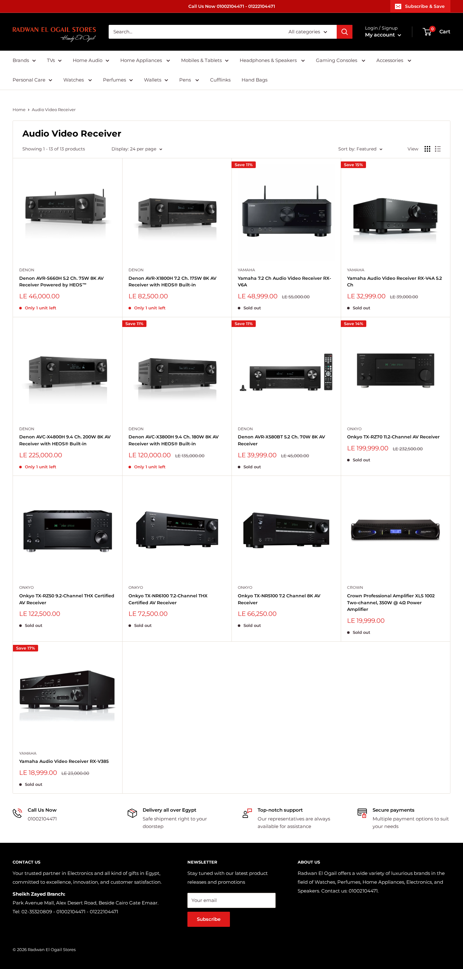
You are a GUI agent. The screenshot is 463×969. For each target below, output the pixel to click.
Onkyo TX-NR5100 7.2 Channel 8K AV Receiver (279, 599)
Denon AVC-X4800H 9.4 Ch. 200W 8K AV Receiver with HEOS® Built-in (65, 440)
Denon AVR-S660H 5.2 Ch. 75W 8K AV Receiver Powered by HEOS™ (61, 281)
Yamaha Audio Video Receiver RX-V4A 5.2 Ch (394, 281)
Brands (21, 60)
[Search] (344, 32)
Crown (355, 587)
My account (380, 35)
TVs (51, 60)
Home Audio (87, 60)
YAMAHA (246, 270)
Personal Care (29, 80)
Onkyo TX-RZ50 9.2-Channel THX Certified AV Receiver (66, 599)
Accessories (390, 60)
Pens (185, 80)
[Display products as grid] (427, 149)
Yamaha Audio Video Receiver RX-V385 (64, 761)
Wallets (152, 80)
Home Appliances (141, 60)
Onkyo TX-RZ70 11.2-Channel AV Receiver (393, 437)
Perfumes (114, 80)
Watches (74, 80)
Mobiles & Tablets (201, 60)
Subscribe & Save (425, 6)
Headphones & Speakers (269, 60)
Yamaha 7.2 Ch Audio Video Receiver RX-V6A (284, 281)
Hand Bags (254, 80)
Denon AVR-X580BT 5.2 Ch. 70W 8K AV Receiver (281, 440)
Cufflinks (220, 80)
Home (19, 109)
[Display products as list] (438, 149)
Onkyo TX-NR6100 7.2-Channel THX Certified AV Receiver (168, 599)
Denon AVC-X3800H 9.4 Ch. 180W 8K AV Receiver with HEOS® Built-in (174, 440)
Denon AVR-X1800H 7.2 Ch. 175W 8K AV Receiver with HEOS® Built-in (172, 281)
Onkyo (354, 428)
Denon (26, 270)
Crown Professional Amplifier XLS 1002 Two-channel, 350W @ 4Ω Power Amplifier (391, 602)
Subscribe (208, 919)
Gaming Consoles (337, 60)
